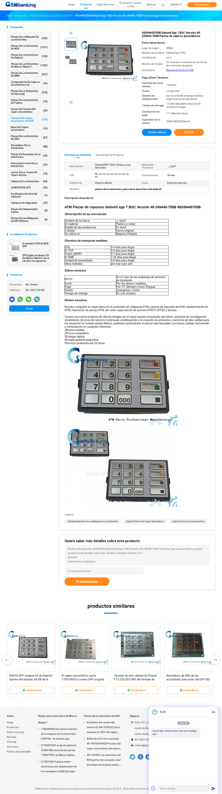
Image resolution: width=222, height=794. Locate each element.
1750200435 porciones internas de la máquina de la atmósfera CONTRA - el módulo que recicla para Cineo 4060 (59, 734)
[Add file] (153, 788)
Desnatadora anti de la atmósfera (29, 164)
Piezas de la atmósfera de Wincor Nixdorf (57, 719)
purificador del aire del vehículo (29, 195)
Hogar (10, 722)
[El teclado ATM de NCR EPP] (15, 247)
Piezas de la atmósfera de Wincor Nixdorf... (29, 65)
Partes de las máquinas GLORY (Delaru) (29, 219)
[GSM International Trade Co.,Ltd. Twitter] (132, 757)
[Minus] (213, 712)
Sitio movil (12, 746)
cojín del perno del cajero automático (145, 521)
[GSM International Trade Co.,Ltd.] (20, 5)
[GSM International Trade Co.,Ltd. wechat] (28, 299)
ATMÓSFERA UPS (29, 187)
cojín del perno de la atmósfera (188, 521)
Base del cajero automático (29, 128)
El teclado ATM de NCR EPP (35, 245)
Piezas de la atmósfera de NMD (29, 74)
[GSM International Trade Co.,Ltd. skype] (37, 299)
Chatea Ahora (202, 4)
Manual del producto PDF (180, 70)
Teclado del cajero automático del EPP (29, 119)
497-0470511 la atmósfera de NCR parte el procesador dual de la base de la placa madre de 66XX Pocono (105, 760)
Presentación (87, 581)
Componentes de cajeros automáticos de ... (29, 83)
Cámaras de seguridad (29, 202)
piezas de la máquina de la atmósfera (29, 38)
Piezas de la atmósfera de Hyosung (29, 92)
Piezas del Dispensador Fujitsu (29, 210)
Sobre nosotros (15, 732)
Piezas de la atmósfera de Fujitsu (29, 101)
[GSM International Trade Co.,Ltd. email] (12, 299)
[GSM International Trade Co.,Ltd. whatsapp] (20, 299)
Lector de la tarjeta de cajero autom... (29, 173)
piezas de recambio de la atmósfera (29, 155)
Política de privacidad (19, 751)
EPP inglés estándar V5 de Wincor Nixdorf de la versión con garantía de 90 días (35, 258)
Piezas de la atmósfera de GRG (29, 137)
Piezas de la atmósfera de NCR (29, 47)
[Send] (213, 788)
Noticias (11, 737)
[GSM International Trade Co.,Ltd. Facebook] (140, 757)
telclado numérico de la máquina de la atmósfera (92, 521)
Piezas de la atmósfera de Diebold (29, 56)
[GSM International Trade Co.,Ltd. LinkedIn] (148, 757)
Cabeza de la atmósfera (29, 181)
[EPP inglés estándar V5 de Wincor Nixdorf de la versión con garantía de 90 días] (15, 259)
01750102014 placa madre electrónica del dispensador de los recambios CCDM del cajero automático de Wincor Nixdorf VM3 (59, 767)
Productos (13, 727)
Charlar (29, 308)
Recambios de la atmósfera (29, 146)
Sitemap (11, 741)
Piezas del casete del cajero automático (29, 110)
